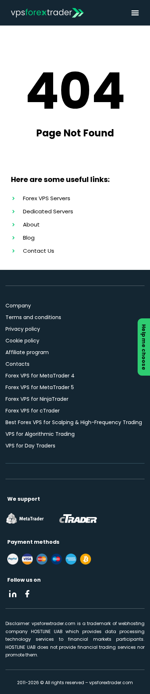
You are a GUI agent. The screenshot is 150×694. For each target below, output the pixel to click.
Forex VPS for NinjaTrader (36, 399)
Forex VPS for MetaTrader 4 (40, 375)
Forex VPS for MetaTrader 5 (39, 387)
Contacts (17, 364)
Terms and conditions (33, 317)
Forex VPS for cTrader (32, 410)
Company (18, 305)
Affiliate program (27, 352)
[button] (135, 13)
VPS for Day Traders (30, 445)
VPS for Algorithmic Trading (40, 434)
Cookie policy (22, 340)
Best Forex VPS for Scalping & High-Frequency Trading (73, 422)
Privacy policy (22, 329)
